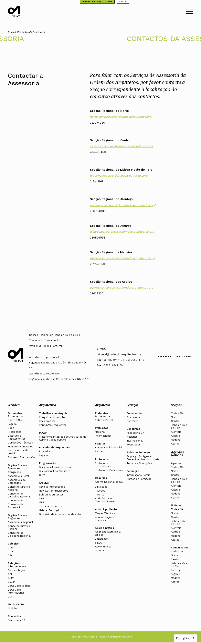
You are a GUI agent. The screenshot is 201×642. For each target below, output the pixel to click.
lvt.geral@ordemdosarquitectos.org (119, 354)
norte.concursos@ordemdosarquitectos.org (120, 116)
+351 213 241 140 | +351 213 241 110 (123, 359)
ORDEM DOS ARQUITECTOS (97, 1)
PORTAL (123, 1)
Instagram (183, 356)
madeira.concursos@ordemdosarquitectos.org (122, 258)
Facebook (165, 356)
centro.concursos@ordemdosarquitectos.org (121, 146)
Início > (12, 32)
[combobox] (185, 638)
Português (182, 638)
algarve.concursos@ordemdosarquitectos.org (122, 231)
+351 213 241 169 (112, 365)
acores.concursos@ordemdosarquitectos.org (121, 287)
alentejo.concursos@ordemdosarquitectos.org (122, 205)
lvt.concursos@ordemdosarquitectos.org (118, 175)
